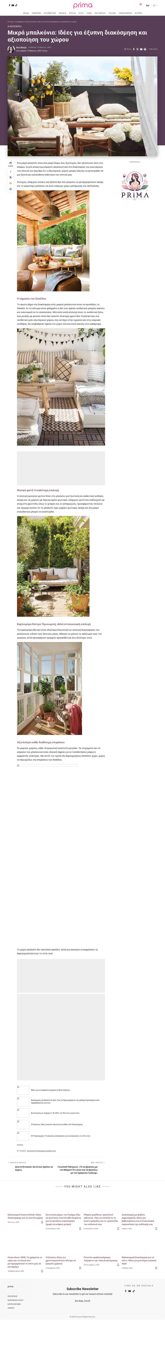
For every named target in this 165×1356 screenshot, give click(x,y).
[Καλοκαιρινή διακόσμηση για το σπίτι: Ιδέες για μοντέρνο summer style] (139, 1243)
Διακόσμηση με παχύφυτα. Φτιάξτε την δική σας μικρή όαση (55, 1113)
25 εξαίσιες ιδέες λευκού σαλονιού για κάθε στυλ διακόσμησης (57, 1124)
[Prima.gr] (82, 5)
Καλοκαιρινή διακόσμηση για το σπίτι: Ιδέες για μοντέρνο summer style (139, 1260)
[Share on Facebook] (133, 49)
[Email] (141, 49)
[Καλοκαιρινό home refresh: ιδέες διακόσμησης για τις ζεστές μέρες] (25, 1201)
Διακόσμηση (15, 26)
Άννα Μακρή (21, 47)
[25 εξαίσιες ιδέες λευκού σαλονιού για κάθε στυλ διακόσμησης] (23, 1124)
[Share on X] (137, 49)
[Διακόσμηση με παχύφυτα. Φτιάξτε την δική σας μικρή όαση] (23, 1113)
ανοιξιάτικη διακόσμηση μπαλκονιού (41, 1151)
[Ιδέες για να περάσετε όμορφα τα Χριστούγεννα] (23, 1090)
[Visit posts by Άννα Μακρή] (11, 49)
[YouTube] (13, 5)
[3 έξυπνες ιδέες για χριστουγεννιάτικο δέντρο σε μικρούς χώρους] (63, 1243)
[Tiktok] (16, 5)
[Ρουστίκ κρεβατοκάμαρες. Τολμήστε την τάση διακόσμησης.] (101, 1243)
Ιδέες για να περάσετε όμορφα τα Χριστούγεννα (50, 1090)
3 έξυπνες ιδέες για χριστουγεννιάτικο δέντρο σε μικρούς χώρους (61, 1260)
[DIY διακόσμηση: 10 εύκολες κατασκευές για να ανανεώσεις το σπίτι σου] (23, 1136)
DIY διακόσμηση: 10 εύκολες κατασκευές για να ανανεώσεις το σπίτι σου (60, 1136)
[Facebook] (9, 5)
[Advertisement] (61, 468)
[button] (143, 5)
